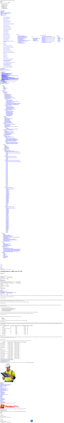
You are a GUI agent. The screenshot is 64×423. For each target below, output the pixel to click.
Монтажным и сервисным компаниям (6, 74)
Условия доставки (2, 392)
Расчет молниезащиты (6, 247)
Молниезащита (4, 71)
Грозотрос (7, 128)
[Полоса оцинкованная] (9, 37)
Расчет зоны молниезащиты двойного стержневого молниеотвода (10, 78)
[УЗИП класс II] (9, 55)
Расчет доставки (14, 292)
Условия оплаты (2, 391)
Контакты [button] (1, 79)
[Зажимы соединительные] (9, 47)
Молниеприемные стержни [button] (3, 291)
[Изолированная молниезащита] (9, 20)
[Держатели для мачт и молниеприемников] (9, 23)
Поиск (9, 2)
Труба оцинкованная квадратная (10, 188)
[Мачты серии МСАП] (9, 19)
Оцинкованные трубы (7, 150)
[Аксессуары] (9, 43)
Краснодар (4, 89)
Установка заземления (4, 76)
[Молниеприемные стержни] (9, 16)
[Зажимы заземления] (9, 29)
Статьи (1, 395)
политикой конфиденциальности (22, 411)
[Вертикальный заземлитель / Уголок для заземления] (9, 40)
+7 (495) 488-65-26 (2, 68)
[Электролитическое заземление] (9, 28)
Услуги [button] (1, 74)
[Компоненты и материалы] (9, 25)
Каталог (1, 382)
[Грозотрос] (9, 42)
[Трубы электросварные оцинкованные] (9, 58)
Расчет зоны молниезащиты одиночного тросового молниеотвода (10, 79)
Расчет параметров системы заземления (7, 77)
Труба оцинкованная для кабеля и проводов (11, 157)
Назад (4, 91)
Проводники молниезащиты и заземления (10, 124)
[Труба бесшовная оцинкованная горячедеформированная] (9, 59)
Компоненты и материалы (9, 106)
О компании (4, 253)
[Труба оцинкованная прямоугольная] (9, 66)
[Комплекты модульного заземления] (9, 50)
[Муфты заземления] (9, 32)
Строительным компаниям (5, 73)
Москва (4, 87)
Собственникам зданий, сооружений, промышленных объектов (10, 75)
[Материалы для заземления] (9, 36)
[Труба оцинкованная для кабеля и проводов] (9, 61)
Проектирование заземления (4, 388)
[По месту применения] (9, 24)
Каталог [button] (1, 70)
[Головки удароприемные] (9, 33)
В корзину (1, 290)
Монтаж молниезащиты (3, 390)
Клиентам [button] (1, 72)
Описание (6, 292)
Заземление (3, 72)
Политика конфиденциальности (4, 394)
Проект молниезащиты (5, 75)
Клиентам (4, 234)
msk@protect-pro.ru (2, 402)
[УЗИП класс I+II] (9, 54)
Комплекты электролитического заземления (11, 142)
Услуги (1, 387)
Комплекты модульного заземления (10, 138)
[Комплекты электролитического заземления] (9, 51)
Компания (1, 396)
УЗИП (5, 145)
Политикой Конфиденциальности (29, 362)
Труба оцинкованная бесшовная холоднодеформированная (13, 161)
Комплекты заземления (8, 136)
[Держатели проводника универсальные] (9, 46)
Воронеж (4, 88)
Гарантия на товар (4, 82)
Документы (1, 393)
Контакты (1, 400)
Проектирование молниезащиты (4, 389)
